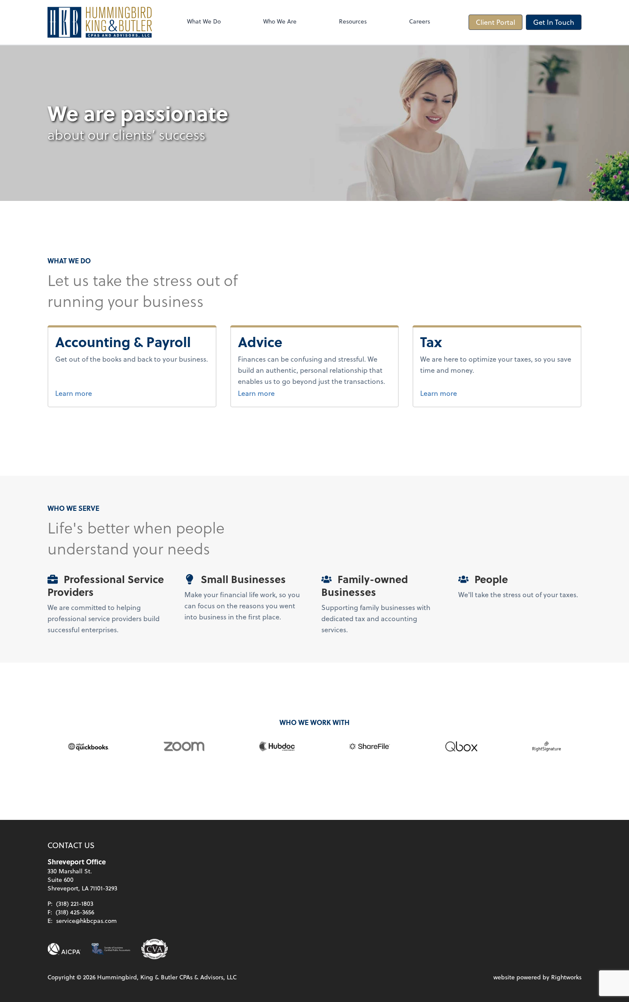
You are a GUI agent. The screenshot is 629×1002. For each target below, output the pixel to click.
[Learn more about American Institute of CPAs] (64, 949)
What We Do (204, 21)
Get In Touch (553, 22)
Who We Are (280, 21)
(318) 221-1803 (74, 903)
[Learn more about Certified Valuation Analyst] (154, 949)
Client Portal (495, 22)
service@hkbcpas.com (86, 920)
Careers (419, 21)
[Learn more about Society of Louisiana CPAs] (111, 949)
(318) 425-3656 (75, 912)
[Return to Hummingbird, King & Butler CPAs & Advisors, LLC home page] (99, 22)
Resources (353, 21)
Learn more (105, 393)
